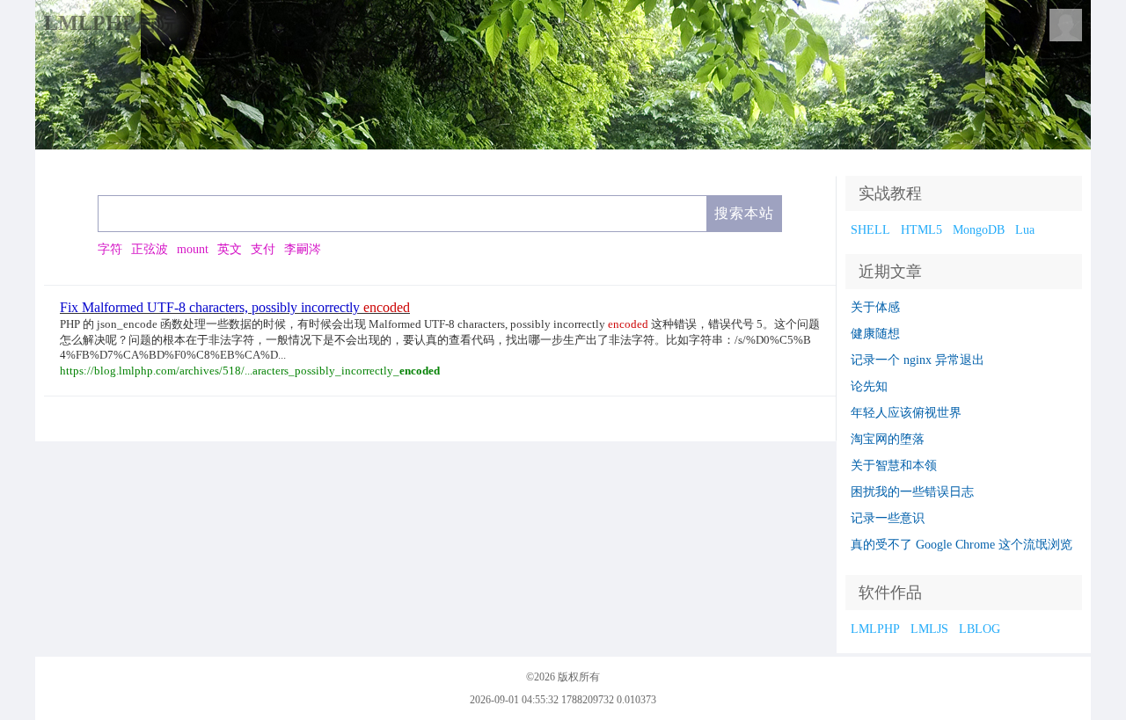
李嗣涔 (302, 249)
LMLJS (929, 629)
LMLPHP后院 (111, 22)
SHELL (870, 229)
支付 (263, 249)
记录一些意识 (888, 518)
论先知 (869, 386)
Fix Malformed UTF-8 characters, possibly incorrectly (235, 307)
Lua (1025, 229)
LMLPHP (875, 629)
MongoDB (979, 229)
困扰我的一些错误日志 (912, 491)
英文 (229, 249)
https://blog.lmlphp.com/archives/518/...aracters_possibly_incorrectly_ (250, 370)
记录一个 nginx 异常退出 (917, 360)
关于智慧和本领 (894, 465)
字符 (110, 249)
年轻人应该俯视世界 (906, 412)
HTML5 (921, 229)
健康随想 (875, 333)
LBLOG (979, 629)
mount (192, 249)
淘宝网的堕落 (888, 439)
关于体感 (875, 307)
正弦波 (149, 249)
